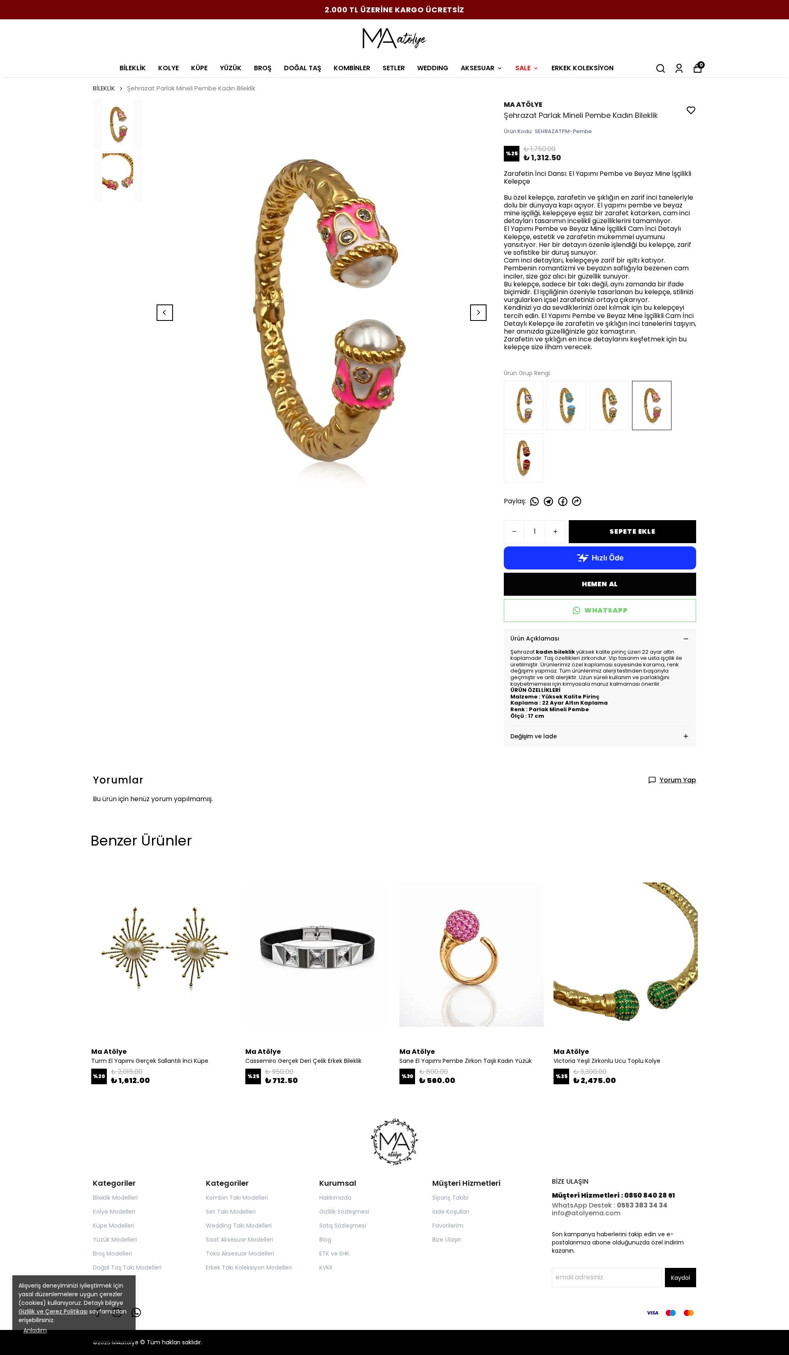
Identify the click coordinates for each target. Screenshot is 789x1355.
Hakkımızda (335, 1198)
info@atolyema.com (586, 1213)
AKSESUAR (477, 68)
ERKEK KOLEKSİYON (582, 68)
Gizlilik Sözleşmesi (344, 1212)
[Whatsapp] (136, 1312)
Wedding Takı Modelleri (239, 1225)
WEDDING (432, 68)
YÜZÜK (231, 68)
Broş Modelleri (112, 1253)
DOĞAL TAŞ (302, 68)
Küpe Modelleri (113, 1225)
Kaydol (680, 1278)
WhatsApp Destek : (584, 1205)
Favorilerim (448, 1225)
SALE (523, 68)
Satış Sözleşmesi (342, 1225)
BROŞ (263, 68)
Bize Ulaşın (446, 1239)
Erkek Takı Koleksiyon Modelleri (249, 1267)
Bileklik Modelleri (115, 1198)
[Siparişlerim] (679, 68)
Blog (325, 1239)
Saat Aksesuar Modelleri (239, 1239)
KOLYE (168, 68)
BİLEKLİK (133, 68)
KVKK (326, 1267)
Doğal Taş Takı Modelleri (127, 1267)
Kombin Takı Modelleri (237, 1198)
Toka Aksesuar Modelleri (240, 1253)
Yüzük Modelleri (115, 1239)
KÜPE (199, 68)
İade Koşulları (450, 1212)
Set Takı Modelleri (231, 1212)
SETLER (394, 68)
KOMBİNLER (352, 68)
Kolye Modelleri (114, 1212)
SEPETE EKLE (632, 531)
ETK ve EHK (334, 1253)
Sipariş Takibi (450, 1198)
